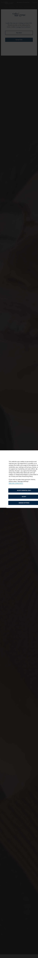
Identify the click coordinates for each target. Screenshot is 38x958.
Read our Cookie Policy (16, 483)
